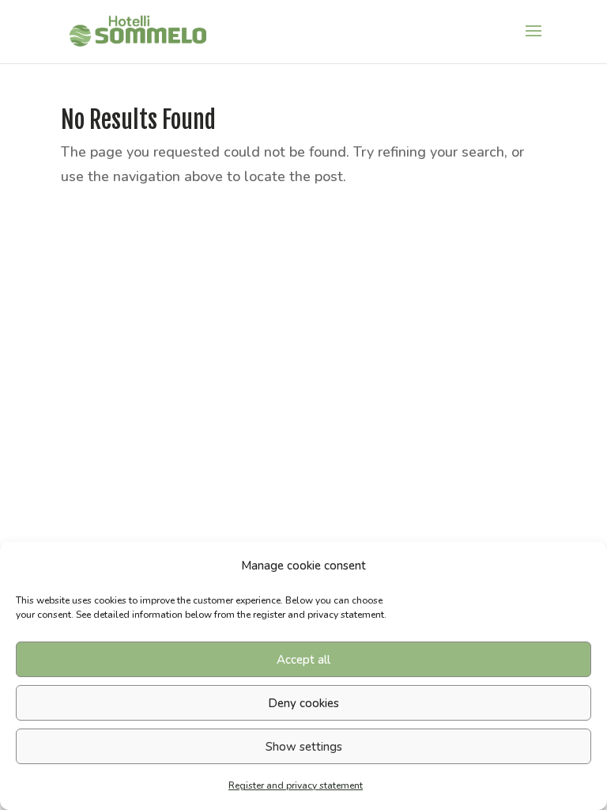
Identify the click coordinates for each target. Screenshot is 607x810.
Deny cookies (303, 703)
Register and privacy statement (295, 785)
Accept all (303, 660)
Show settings (304, 747)
